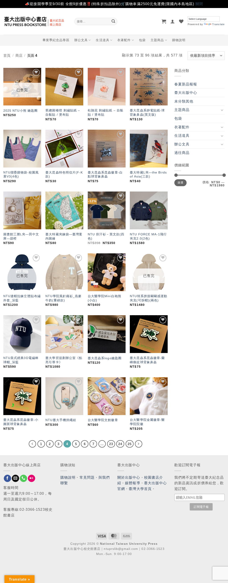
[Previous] (32, 444)
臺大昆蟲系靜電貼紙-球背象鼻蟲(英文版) (147, 112)
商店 (18, 55)
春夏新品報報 (185, 84)
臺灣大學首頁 (140, 489)
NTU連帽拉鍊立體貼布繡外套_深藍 (22, 298)
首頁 (6, 55)
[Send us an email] (15, 478)
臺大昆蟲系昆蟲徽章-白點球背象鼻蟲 (105, 174)
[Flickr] (31, 478)
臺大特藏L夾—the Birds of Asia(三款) (148, 174)
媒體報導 (132, 483)
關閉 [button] (199, 4)
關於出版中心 (128, 477)
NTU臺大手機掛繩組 (60, 420)
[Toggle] (222, 110)
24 (120, 444)
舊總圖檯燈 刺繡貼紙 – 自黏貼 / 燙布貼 (62, 112)
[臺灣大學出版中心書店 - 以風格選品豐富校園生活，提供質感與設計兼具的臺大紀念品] (35, 21)
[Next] (138, 444)
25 (130, 444)
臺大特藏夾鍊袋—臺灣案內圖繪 (63, 236)
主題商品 (157, 40)
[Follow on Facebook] (7, 478)
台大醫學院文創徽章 (103, 420)
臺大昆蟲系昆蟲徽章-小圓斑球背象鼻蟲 (20, 422)
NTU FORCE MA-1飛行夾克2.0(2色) (148, 236)
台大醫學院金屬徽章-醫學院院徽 (147, 422)
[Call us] (23, 478)
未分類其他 (183, 101)
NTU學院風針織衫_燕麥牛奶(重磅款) (63, 298)
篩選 (180, 182)
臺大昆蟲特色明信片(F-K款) (64, 174)
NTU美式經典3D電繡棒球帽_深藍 (21, 360)
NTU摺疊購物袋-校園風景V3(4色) (21, 174)
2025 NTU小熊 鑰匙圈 (20, 110)
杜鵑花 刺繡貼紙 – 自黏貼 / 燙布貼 (105, 112)
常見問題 (87, 477)
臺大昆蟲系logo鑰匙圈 (105, 358)
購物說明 (178, 40)
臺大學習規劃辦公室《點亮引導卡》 (63, 360)
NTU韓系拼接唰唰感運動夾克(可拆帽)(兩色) (148, 298)
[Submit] (113, 21)
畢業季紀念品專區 (56, 40)
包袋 (142, 40)
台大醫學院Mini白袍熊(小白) (104, 298)
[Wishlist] (181, 21)
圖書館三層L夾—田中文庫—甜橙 (21, 236)
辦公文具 (81, 40)
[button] (164, 21)
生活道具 (102, 40)
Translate (218, 24)
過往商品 (181, 153)
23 (111, 444)
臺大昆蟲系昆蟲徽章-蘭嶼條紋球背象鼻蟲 (147, 360)
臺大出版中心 (185, 93)
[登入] (172, 21)
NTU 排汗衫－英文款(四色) (106, 236)
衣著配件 (124, 40)
